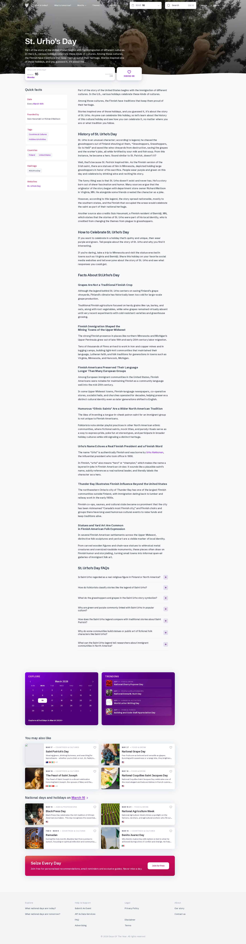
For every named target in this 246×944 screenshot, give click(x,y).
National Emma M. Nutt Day (127, 694)
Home (27, 34)
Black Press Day (56, 811)
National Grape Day (133, 751)
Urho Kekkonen (154, 452)
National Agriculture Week (138, 811)
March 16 (44, 34)
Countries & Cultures (38, 134)
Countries (112, 5)
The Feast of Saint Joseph (61, 775)
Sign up (216, 5)
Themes (96, 5)
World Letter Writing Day (126, 703)
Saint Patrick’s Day (57, 751)
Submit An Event (83, 908)
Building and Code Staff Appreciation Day (134, 712)
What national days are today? (40, 908)
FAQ (77, 919)
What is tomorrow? (62, 5)
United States (45, 155)
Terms (128, 925)
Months (80, 5)
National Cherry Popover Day (128, 684)
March (34, 34)
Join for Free (158, 865)
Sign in (204, 5)
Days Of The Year (118, 936)
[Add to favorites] (95, 747)
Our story (179, 908)
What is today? (41, 5)
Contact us (180, 914)
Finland (32, 155)
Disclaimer (130, 919)
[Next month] (93, 681)
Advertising (81, 925)
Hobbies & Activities (37, 139)
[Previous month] (30, 681)
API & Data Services (85, 914)
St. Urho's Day (34, 186)
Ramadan (51, 835)
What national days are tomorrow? (42, 914)
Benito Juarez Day (133, 835)
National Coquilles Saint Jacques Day (145, 775)
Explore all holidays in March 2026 (45, 720)
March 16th (38, 103)
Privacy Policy (132, 908)
